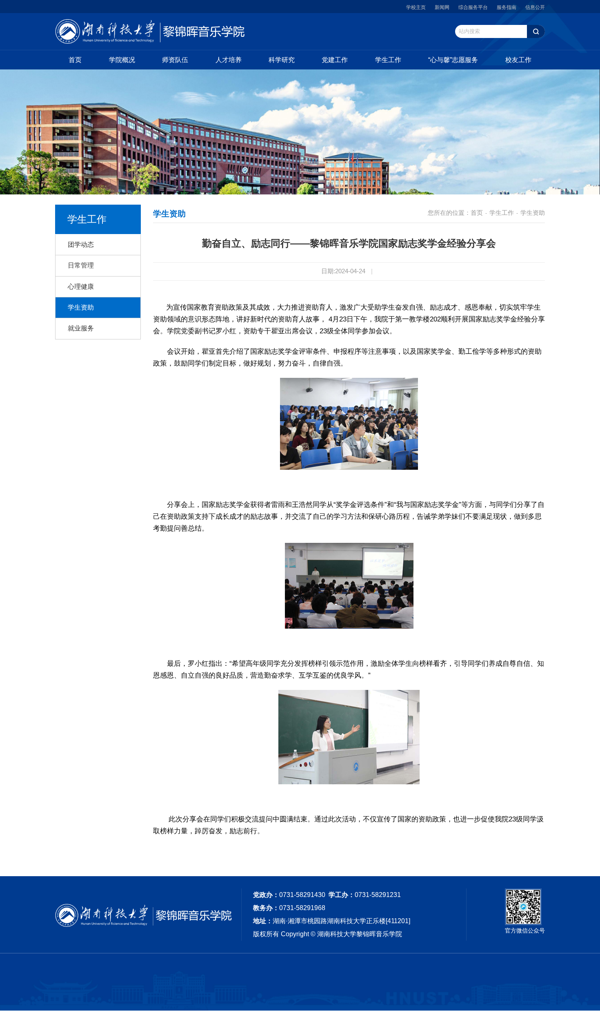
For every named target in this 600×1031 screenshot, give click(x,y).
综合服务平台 (473, 7)
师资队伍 (175, 59)
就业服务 (81, 328)
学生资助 (81, 307)
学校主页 (416, 7)
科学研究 (282, 59)
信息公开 (535, 7)
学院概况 (122, 59)
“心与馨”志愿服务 (453, 59)
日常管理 (81, 265)
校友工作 (518, 59)
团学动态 (81, 244)
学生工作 (388, 59)
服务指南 (506, 7)
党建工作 (335, 59)
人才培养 (229, 59)
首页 (75, 59)
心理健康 (81, 286)
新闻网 (442, 7)
